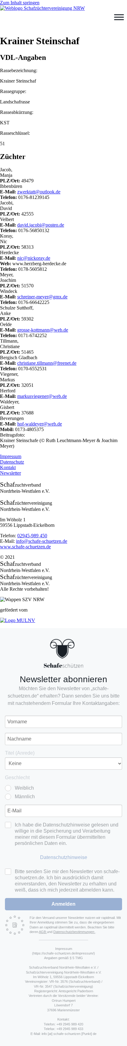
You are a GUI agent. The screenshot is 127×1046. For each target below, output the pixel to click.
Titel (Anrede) (20, 753)
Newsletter (10, 473)
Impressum (10, 456)
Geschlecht (17, 777)
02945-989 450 (32, 535)
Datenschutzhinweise (63, 857)
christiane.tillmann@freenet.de (46, 363)
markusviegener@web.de (42, 396)
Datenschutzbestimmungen (74, 932)
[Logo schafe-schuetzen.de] (63, 653)
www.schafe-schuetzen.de (25, 546)
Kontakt (8, 467)
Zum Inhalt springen (19, 2)
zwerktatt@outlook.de (38, 191)
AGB (43, 932)
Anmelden (63, 904)
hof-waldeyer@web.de (39, 423)
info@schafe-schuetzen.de (41, 541)
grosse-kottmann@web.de (42, 329)
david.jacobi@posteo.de (40, 224)
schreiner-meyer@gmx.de (42, 296)
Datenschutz (12, 462)
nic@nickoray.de (33, 258)
